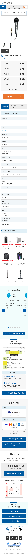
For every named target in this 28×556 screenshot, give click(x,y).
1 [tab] (8, 327)
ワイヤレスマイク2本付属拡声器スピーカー (7, 264)
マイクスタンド (8, 281)
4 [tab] (15, 327)
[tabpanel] (14, 301)
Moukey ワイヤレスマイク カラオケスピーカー (20, 264)
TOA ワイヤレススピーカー (7, 247)
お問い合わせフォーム (15, 473)
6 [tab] (19, 327)
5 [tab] (17, 327)
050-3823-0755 (15, 466)
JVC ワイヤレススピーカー (20, 247)
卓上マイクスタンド (20, 281)
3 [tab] (12, 327)
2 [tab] (10, 327)
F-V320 (4, 130)
